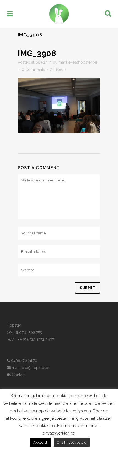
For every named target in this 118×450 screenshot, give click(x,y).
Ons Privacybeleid (71, 442)
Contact (18, 375)
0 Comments (33, 69)
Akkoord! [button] (40, 442)
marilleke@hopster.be (77, 62)
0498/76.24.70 (23, 360)
